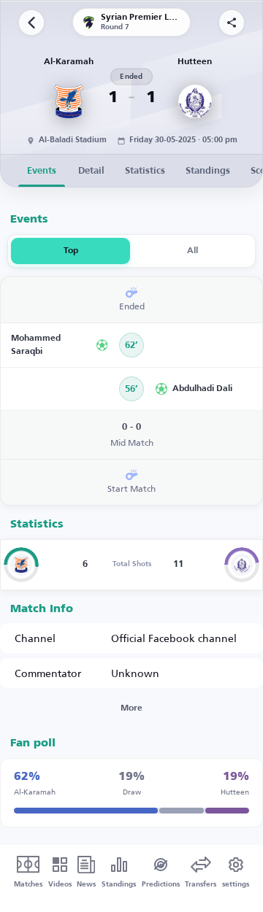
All (192, 251)
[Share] (231, 22)
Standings (208, 171)
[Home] (31, 22)
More (131, 708)
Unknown (135, 673)
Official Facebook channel (174, 638)
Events (41, 171)
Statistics (145, 171)
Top (71, 251)
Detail (91, 171)
